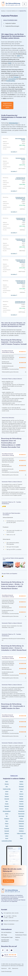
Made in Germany (19, 932)
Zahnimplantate (13, 123)
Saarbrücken (21, 823)
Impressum (4, 968)
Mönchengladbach (7, 811)
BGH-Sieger (4, 935)
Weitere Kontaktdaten (9, 924)
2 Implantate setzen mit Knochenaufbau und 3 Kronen (20, 198)
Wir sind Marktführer (6, 932)
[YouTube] (11, 950)
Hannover (21, 794)
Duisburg (7, 796)
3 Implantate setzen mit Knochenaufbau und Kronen (20, 240)
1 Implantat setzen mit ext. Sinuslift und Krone (20, 178)
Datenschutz (15, 968)
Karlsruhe (21, 803)
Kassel (6, 838)
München (7, 784)
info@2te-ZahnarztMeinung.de (11, 920)
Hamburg (21, 784)
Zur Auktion (13, 151)
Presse (17, 940)
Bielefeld (21, 798)
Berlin (6, 781)
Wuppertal (7, 798)
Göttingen (7, 833)
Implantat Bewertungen (12, 26)
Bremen (6, 794)
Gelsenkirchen (21, 811)
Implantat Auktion (10, 23)
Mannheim (7, 806)
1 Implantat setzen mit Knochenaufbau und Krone (20, 219)
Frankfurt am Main (6, 789)
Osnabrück (6, 828)
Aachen (6, 813)
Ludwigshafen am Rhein (7, 840)
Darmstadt (7, 831)
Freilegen (16, 77)
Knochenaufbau (10, 81)
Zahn (18, 56)
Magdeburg (6, 818)
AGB (9, 968)
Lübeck (6, 836)
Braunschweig (21, 813)
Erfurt (21, 836)
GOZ (9, 63)
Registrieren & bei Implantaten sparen (7, 105)
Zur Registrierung (8, 881)
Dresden (6, 803)
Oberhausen (21, 821)
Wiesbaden (21, 806)
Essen (21, 791)
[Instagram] (7, 950)
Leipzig (6, 791)
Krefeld (21, 818)
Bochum (21, 796)
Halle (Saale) (21, 816)
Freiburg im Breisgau (21, 833)
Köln (7, 786)
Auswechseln (12, 79)
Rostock (6, 823)
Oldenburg (21, 826)
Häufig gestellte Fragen (7, 937)
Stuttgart (21, 781)
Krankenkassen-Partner (21, 935)
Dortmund (21, 789)
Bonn (7, 801)
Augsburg (21, 801)
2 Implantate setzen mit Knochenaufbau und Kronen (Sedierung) (20, 282)
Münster (6, 808)
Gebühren (17, 937)
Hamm (6, 826)
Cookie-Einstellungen (6, 971)
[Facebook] (2, 950)
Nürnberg (21, 808)
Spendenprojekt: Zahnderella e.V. (5, 940)
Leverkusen (21, 828)
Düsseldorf (21, 786)
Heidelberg (21, 831)
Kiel (7, 816)
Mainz (6, 821)
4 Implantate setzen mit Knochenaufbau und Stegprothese (20, 261)
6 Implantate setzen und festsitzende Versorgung (20, 302)
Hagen (21, 838)
